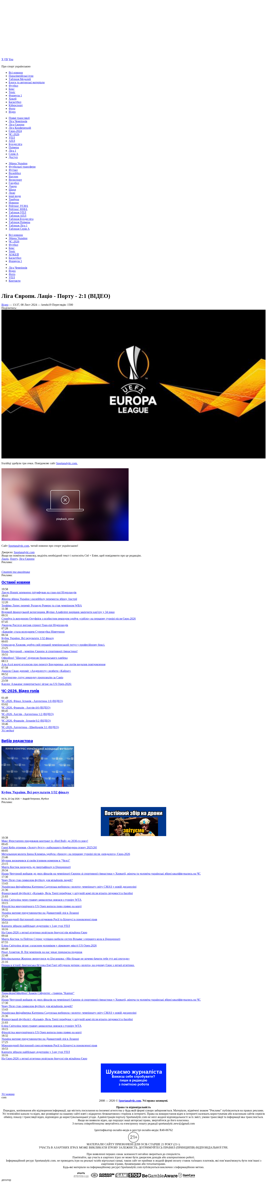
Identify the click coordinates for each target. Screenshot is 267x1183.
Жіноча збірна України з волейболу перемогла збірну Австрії (39, 598)
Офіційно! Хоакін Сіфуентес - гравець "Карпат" (37, 993)
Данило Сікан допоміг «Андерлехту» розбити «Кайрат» (36, 670)
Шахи (12, 189)
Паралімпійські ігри (21, 75)
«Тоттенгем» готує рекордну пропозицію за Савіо (32, 677)
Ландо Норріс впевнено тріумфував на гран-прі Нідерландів (38, 592)
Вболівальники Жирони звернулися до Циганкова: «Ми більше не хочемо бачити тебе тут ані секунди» (65, 958)
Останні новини (15, 582)
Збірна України (18, 163)
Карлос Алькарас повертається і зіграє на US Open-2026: (36, 683)
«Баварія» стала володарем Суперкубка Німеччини (33, 631)
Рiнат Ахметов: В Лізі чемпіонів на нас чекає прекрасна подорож (41, 952)
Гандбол (14, 183)
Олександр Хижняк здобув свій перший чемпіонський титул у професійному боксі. (53, 644)
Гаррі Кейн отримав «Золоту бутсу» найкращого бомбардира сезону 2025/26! (49, 847)
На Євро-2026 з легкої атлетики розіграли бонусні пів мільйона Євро (44, 932)
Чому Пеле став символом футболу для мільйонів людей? (37, 880)
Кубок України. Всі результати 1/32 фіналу (27, 638)
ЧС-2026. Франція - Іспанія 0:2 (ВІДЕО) (26, 720)
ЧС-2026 (14, 134)
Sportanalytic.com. (67, 463)
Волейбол (15, 173)
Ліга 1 (12, 150)
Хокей (13, 98)
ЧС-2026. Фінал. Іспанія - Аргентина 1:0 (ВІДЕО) (32, 701)
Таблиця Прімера (19, 222)
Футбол (13, 85)
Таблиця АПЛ (17, 215)
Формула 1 (15, 95)
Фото (12, 108)
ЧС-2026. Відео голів (20, 690)
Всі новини (16, 72)
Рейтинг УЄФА (18, 205)
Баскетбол (15, 102)
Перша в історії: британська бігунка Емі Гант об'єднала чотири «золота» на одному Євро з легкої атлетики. (68, 965)
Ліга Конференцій (20, 127)
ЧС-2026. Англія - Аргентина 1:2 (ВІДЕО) (27, 714)
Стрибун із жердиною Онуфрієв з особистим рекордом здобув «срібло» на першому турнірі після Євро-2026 (68, 618)
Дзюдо (13, 186)
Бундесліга (15, 144)
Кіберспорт (16, 105)
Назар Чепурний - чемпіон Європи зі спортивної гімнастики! (39, 651)
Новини (14, 202)
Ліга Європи (16, 124)
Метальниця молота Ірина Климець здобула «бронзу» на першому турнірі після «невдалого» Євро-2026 (65, 854)
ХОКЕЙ (14, 254)
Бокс (12, 88)
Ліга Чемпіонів (18, 121)
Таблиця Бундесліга (21, 219)
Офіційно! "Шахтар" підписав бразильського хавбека (34, 657)
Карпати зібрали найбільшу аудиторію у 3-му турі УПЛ (35, 925)
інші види (15, 196)
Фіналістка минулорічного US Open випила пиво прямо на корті (41, 906)
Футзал (13, 169)
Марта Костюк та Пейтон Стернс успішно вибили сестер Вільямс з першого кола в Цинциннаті (60, 939)
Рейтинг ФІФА (18, 209)
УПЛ (12, 137)
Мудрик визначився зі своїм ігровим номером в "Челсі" (35, 860)
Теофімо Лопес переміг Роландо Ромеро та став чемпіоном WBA (41, 605)
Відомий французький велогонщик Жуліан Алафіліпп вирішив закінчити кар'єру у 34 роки (58, 612)
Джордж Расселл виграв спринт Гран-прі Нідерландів (34, 625)
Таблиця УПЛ (17, 212)
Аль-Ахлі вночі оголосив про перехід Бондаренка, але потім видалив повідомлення (53, 664)
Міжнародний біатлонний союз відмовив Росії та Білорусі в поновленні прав (49, 919)
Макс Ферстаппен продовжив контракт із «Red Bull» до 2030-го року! (44, 840)
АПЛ (12, 140)
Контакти (15, 280)
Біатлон (13, 176)
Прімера (14, 147)
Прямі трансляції (19, 118)
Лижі (12, 192)
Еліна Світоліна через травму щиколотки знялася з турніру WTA (41, 899)
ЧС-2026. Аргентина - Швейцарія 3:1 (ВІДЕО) (30, 727)
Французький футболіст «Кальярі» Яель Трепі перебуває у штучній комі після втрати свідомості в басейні (67, 893)
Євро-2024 (15, 131)
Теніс (12, 92)
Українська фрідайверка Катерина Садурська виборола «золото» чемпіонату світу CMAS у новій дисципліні (68, 886)
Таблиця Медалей (20, 79)
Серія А (13, 153)
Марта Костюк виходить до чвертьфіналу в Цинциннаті (36, 867)
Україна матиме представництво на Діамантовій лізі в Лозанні (40, 912)
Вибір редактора (17, 740)
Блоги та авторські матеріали (27, 82)
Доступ (13, 157)
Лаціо (5, 558)
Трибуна (14, 199)
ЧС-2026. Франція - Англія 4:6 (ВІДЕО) (25, 707)
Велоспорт (15, 179)
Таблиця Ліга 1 (18, 225)
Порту (13, 558)
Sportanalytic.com (18, 545)
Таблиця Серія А (19, 228)
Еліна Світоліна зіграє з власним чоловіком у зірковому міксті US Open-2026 (49, 945)
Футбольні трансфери (22, 166)
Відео (12, 111)
